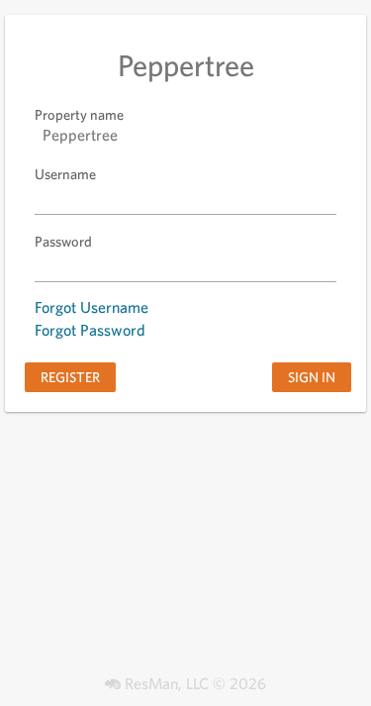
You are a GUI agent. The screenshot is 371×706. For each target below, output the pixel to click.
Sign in (311, 376)
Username (65, 173)
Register (70, 376)
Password (63, 241)
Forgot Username (91, 307)
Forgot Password (90, 330)
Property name (79, 114)
